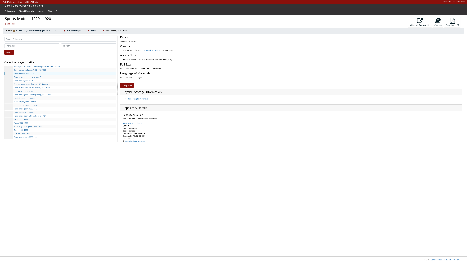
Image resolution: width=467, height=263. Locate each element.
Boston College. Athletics (152, 50)
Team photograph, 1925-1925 (25, 109)
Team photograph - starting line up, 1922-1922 (32, 95)
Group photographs (73, 31)
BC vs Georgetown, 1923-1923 (26, 105)
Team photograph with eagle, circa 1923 (30, 116)
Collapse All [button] (127, 85)
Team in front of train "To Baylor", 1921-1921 (32, 87)
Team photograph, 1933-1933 (25, 137)
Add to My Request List (419, 25)
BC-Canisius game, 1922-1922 (25, 91)
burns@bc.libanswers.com (135, 141)
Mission (447, 2)
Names (41, 11)
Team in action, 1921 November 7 (27, 77)
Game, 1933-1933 (21, 119)
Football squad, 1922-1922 (24, 98)
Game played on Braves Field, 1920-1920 (30, 70)
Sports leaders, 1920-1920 (24, 73)
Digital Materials (26, 11)
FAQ (50, 11)
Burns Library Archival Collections (24, 5)
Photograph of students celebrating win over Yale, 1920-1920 (38, 66)
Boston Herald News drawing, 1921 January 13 (32, 84)
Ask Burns (460, 2)
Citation (438, 25)
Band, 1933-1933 (23, 133)
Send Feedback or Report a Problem (445, 260)
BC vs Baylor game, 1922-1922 (26, 102)
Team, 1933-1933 (21, 123)
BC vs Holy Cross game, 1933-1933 (28, 126)
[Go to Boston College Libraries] (20, 2)
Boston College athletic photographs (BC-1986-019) (36, 31)
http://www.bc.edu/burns (132, 123)
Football (93, 31)
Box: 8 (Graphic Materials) (138, 99)
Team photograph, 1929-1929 (25, 112)
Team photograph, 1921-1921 (25, 80)
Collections (10, 11)
